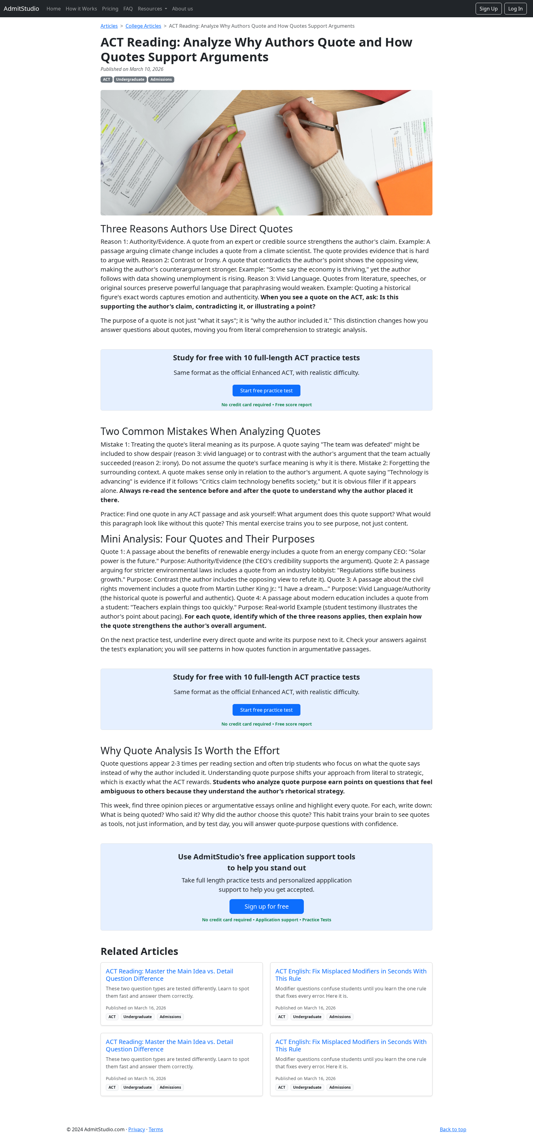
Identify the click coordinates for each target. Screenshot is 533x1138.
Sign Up (489, 8)
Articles (109, 26)
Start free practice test (266, 390)
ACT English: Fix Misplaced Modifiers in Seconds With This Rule (351, 975)
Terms (156, 1129)
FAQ (128, 8)
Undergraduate (130, 79)
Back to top (453, 1129)
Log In (515, 8)
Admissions (161, 79)
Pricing (110, 8)
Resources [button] (150, 8)
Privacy (136, 1129)
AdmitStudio (21, 8)
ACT (106, 79)
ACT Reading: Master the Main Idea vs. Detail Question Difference (169, 975)
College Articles (143, 26)
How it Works (81, 8)
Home (54, 8)
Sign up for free (267, 906)
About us (182, 8)
